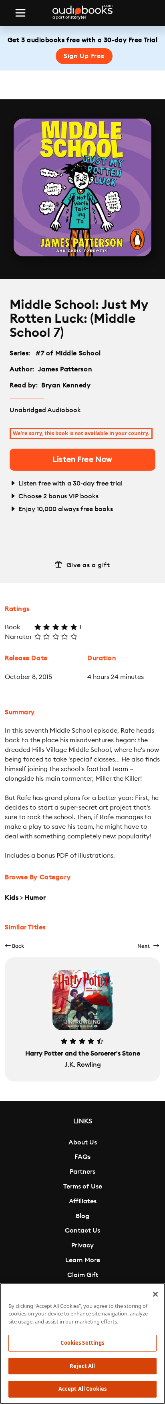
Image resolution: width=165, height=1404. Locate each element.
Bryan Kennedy (66, 385)
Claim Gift (82, 1275)
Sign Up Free (84, 56)
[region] (82, 1343)
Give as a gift (88, 565)
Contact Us (82, 1230)
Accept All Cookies (82, 1388)
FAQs (82, 1157)
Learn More (82, 1260)
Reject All (82, 1366)
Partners (82, 1171)
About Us (82, 1142)
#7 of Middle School (68, 353)
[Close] (155, 1294)
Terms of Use (82, 1186)
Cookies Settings (82, 1342)
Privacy (82, 1245)
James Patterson (65, 369)
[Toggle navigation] (20, 12)
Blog (82, 1216)
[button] (14, 946)
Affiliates (83, 1201)
